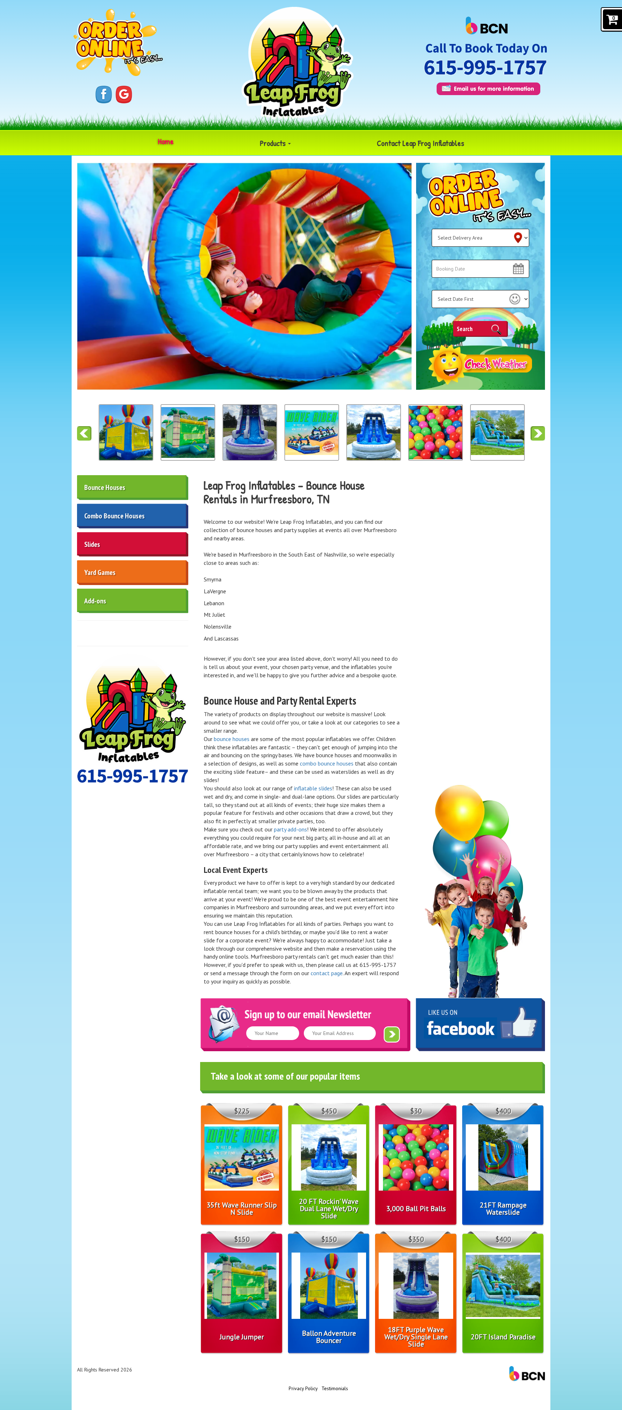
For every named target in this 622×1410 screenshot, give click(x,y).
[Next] (538, 433)
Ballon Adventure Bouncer (329, 1337)
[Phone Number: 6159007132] (485, 67)
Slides (92, 544)
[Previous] (84, 433)
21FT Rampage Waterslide (503, 1208)
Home (166, 141)
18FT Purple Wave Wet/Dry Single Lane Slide (416, 1337)
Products (273, 143)
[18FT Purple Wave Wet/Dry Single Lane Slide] (188, 432)
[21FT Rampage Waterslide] (497, 432)
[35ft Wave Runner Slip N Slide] (249, 432)
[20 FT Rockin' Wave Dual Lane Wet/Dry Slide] (311, 432)
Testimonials (334, 1388)
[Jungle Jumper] (126, 432)
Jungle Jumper (242, 1336)
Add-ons (95, 601)
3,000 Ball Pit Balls (416, 1208)
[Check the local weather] (480, 364)
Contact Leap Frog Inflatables (420, 143)
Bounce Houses (104, 487)
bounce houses (230, 738)
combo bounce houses (326, 763)
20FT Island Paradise (503, 1336)
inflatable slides (313, 788)
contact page (327, 973)
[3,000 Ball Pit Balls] (373, 432)
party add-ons (290, 829)
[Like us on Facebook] (103, 94)
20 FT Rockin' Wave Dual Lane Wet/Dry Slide (329, 1208)
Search (465, 329)
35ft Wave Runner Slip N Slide (242, 1208)
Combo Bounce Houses (114, 516)
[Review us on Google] (124, 94)
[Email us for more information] (488, 88)
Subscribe (392, 1034)
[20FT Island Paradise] (435, 432)
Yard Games (100, 572)
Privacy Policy (303, 1388)
